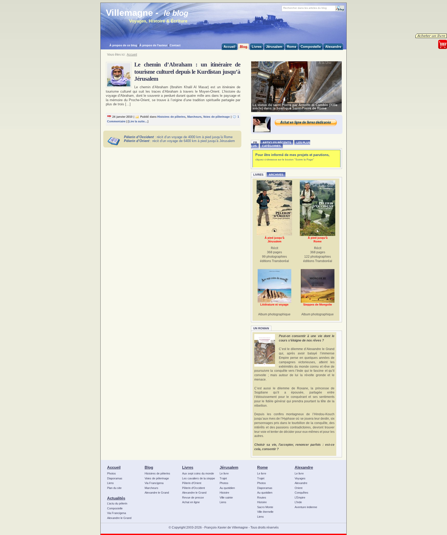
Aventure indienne (306, 507)
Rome (262, 467)
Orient (298, 487)
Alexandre (304, 467)
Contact (175, 45)
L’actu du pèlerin (117, 503)
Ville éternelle (265, 511)
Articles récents (277, 142)
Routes (261, 497)
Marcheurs (194, 116)
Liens (110, 483)
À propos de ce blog (123, 45)
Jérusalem (229, 467)
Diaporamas (114, 478)
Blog (149, 467)
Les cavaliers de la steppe (198, 478)
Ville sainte (226, 497)
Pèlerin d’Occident (193, 487)
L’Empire (300, 497)
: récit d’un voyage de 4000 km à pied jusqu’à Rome (178, 137)
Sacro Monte (265, 507)
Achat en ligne (191, 502)
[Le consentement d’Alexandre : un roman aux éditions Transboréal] (264, 350)
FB (255, 142)
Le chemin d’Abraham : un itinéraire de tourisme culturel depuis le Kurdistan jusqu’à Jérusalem (187, 71)
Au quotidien (227, 487)
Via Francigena (116, 513)
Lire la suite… (138, 121)
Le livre (224, 473)
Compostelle (115, 508)
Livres (258, 174)
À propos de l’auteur (153, 45)
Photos (111, 473)
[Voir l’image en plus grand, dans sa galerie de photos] (296, 86)
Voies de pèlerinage (216, 116)
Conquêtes (301, 492)
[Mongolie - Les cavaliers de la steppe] (317, 286)
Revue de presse (193, 497)
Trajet (223, 478)
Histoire (224, 492)
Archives (276, 174)
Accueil (132, 54)
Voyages (300, 478)
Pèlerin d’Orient (191, 483)
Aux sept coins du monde (198, 473)
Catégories (271, 145)
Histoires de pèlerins (171, 116)
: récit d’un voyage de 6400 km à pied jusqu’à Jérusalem (179, 141)
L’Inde (298, 502)
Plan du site (114, 487)
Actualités (116, 498)
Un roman (261, 328)
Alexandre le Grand (119, 517)
